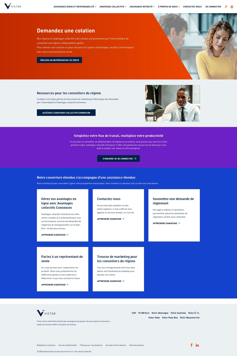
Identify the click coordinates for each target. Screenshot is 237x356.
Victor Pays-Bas (170, 317)
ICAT (134, 312)
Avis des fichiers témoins (115, 345)
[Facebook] (191, 345)
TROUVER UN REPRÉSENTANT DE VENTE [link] (59, 60)
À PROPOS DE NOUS (168, 6)
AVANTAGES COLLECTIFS (112, 6)
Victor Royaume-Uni (190, 317)
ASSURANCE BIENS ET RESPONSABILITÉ (74, 6)
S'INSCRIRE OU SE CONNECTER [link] (118, 158)
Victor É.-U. (194, 312)
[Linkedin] (197, 345)
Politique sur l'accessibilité (91, 345)
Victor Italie (154, 317)
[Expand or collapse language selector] (232, 6)
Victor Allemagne (160, 312)
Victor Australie (178, 312)
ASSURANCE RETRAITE (141, 6)
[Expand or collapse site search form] (226, 6)
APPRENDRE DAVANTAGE (53, 234)
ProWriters (143, 312)
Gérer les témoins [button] (136, 345)
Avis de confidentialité (67, 345)
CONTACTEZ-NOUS (192, 6)
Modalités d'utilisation (46, 345)
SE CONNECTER (213, 6)
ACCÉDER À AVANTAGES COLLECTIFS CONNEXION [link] (66, 112)
